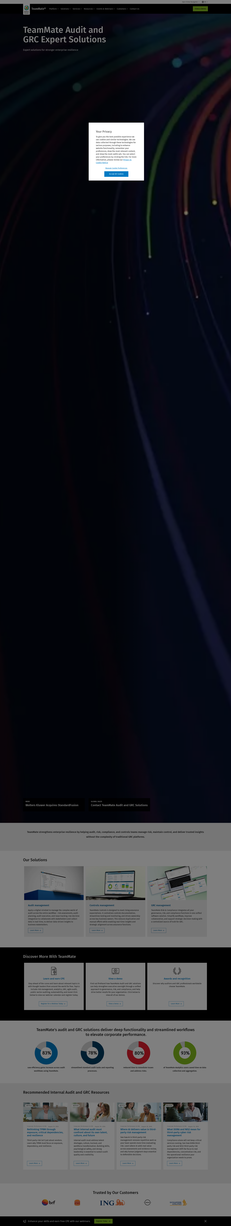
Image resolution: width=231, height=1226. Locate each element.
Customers (121, 9)
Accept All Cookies (116, 174)
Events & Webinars (105, 9)
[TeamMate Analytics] (185, 1064)
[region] (116, 152)
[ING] (113, 1204)
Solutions (65, 9)
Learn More (34, 930)
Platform (53, 9)
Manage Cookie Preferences (116, 168)
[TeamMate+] (46, 1064)
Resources (88, 9)
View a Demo (200, 9)
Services (76, 9)
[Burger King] (78, 1204)
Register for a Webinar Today (52, 1004)
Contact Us (134, 9)
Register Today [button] (101, 1221)
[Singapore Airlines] (179, 1204)
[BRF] (49, 1204)
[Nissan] (148, 1204)
